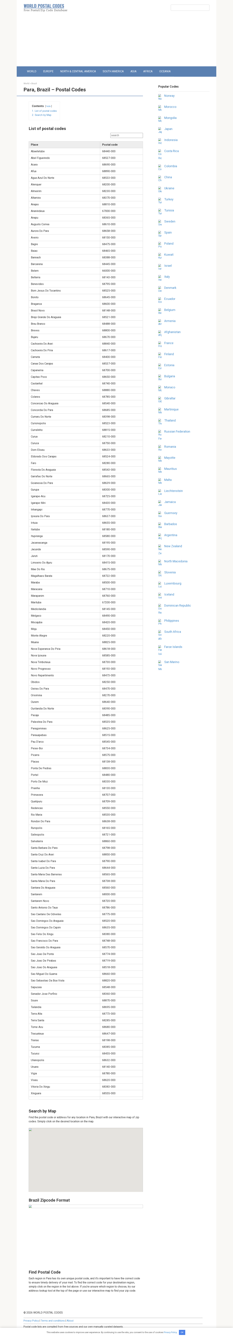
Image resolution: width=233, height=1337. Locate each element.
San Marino (171, 662)
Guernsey (170, 513)
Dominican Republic (177, 605)
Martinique (171, 409)
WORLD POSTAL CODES (44, 5)
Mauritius (170, 469)
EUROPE (48, 71)
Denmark (170, 288)
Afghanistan (172, 332)
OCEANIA (165, 71)
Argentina (170, 535)
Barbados (170, 524)
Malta (168, 480)
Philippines (171, 620)
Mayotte (169, 457)
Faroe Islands (173, 647)
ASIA (133, 71)
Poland (168, 243)
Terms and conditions (53, 1320)
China (168, 177)
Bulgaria (169, 376)
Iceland (169, 594)
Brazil (34, 83)
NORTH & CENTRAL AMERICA (78, 71)
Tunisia (169, 210)
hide (48, 106)
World (26, 83)
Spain (168, 232)
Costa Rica (171, 151)
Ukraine (169, 188)
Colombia (170, 166)
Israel (168, 265)
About (70, 1320)
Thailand (170, 420)
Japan (168, 129)
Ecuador (169, 299)
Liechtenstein (173, 491)
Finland (169, 354)
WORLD (31, 71)
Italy (167, 276)
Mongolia (170, 118)
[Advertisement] (116, 41)
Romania (170, 446)
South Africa (172, 631)
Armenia (170, 321)
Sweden (169, 221)
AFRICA (147, 71)
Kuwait (168, 254)
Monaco (169, 387)
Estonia (169, 365)
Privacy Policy (31, 1320)
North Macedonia (175, 561)
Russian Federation (177, 431)
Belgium (169, 310)
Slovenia (170, 572)
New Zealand (173, 546)
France (168, 343)
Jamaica (170, 502)
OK (182, 1332)
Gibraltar (170, 398)
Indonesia (171, 140)
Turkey (168, 199)
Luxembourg (172, 583)
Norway (169, 95)
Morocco (170, 107)
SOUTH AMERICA (113, 71)
